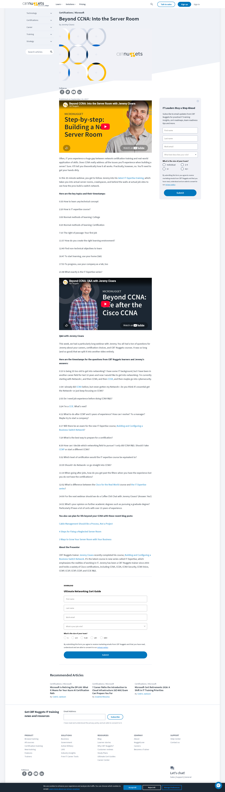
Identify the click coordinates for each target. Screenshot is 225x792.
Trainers (28, 756)
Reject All (151, 787)
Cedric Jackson (59, 696)
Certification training (34, 746)
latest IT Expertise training (131, 177)
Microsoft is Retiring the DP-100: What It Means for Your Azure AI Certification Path (69, 690)
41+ (186, 169)
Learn (58, 4)
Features (28, 753)
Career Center (104, 760)
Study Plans (103, 753)
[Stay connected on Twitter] (68, 92)
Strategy (30, 41)
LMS (63, 749)
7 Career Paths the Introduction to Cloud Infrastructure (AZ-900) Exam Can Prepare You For (110, 690)
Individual (171, 164)
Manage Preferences (172, 787)
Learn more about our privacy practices (64, 789)
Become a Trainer (141, 749)
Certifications (32, 20)
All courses (29, 742)
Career (29, 27)
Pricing (82, 4)
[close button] (197, 101)
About (136, 738)
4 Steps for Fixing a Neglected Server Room (80, 531)
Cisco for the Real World (107, 484)
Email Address (70, 711)
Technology (32, 13)
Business (65, 738)
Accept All (132, 787)
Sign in (197, 4)
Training (30, 34)
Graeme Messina (102, 696)
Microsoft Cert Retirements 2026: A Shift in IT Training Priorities (152, 689)
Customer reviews (105, 749)
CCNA (79, 386)
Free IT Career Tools (70, 756)
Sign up (184, 4)
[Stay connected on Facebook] (62, 92)
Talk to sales (166, 4)
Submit (105, 655)
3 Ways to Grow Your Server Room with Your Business (85, 539)
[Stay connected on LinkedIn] (80, 92)
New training (30, 749)
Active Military (67, 746)
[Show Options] (144, 626)
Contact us (175, 742)
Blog (99, 738)
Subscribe (115, 717)
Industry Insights (68, 753)
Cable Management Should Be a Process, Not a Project (86, 523)
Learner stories (104, 742)
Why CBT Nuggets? (106, 746)
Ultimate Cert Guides (106, 756)
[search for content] (151, 4)
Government (66, 742)
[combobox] (104, 626)
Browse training (31, 738)
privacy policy (102, 647)
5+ (168, 169)
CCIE (71, 406)
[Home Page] (36, 4)
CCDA (110, 378)
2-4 (186, 164)
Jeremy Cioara (86, 554)
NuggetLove (139, 742)
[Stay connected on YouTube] (74, 92)
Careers (137, 746)
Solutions (70, 4)
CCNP (61, 449)
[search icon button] (51, 52)
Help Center (175, 738)
